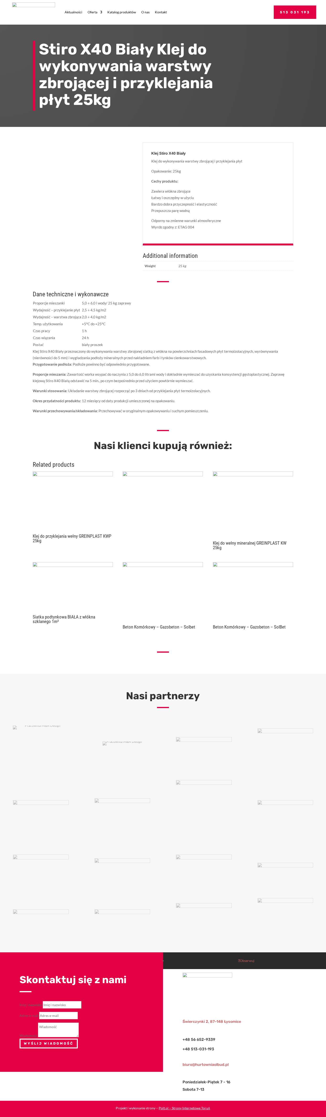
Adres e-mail (29, 1016)
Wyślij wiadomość (49, 1043)
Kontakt (161, 12)
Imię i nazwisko (31, 1005)
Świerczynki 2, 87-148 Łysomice (212, 1021)
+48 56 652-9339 (199, 1039)
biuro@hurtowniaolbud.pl (206, 1064)
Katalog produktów (121, 12)
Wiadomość (28, 1036)
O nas (145, 12)
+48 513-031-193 (198, 1049)
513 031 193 (295, 12)
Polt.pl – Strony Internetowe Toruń (184, 1108)
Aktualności (73, 12)
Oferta (92, 12)
